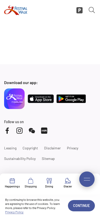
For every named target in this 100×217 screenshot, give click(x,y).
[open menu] (87, 179)
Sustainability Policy (20, 158)
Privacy (72, 148)
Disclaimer (52, 148)
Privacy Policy (14, 212)
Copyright (30, 148)
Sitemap (48, 158)
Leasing (10, 148)
